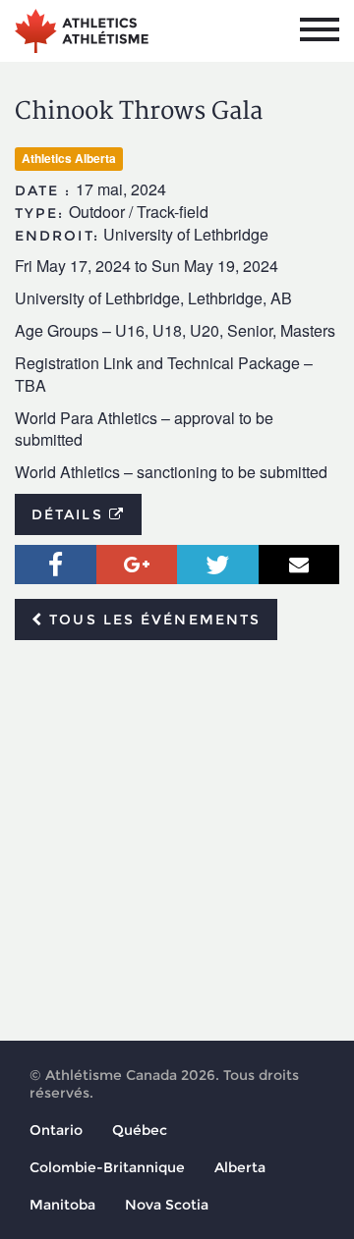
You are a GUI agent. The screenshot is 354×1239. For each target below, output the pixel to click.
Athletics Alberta (69, 158)
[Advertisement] (177, 841)
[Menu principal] (319, 29)
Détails (70, 514)
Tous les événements (152, 619)
